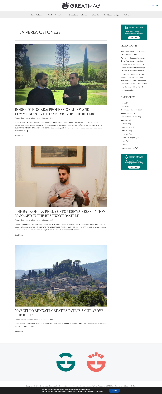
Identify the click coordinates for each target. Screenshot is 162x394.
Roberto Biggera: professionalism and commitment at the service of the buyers (55, 112)
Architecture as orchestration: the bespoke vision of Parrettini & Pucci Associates (134, 87)
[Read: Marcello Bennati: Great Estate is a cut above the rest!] (61, 275)
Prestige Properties (55, 15)
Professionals (126, 131)
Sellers (23, 319)
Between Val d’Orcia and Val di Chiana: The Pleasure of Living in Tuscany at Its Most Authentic (133, 67)
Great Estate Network (78, 15)
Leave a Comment (33, 118)
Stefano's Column (128, 148)
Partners (127, 15)
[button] (157, 5)
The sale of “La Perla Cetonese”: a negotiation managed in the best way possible (60, 214)
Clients (17, 319)
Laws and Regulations (129, 117)
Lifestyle (95, 15)
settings (100, 392)
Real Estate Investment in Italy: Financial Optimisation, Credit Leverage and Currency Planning (133, 77)
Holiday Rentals (126, 113)
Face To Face (36, 15)
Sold (122, 145)
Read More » (19, 136)
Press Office (19, 118)
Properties (124, 134)
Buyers (123, 103)
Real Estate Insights (112, 15)
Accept (114, 390)
